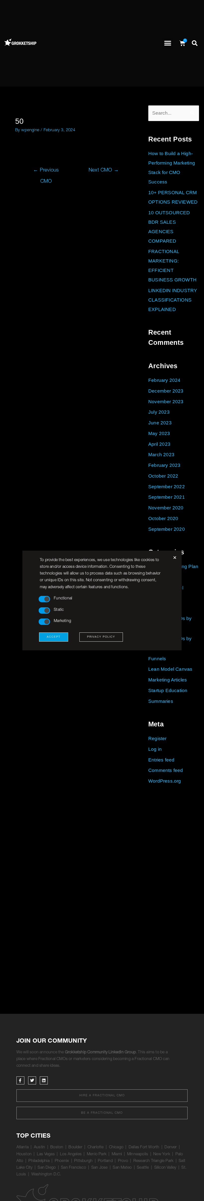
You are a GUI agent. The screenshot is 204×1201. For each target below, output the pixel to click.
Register (157, 738)
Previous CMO (46, 172)
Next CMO (104, 170)
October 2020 (163, 518)
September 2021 (166, 497)
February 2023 (164, 465)
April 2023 (159, 444)
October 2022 (163, 476)
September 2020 (166, 529)
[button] (167, 43)
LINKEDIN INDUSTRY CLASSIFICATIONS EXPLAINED (172, 300)
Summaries (160, 701)
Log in (155, 749)
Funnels (157, 658)
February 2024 (164, 380)
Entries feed (161, 759)
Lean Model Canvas (170, 669)
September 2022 (166, 486)
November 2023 (166, 401)
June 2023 (160, 422)
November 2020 (166, 507)
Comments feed (165, 770)
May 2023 (159, 433)
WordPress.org (164, 781)
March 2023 (161, 454)
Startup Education (167, 690)
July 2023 (159, 412)
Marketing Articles (167, 679)
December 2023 (166, 391)
